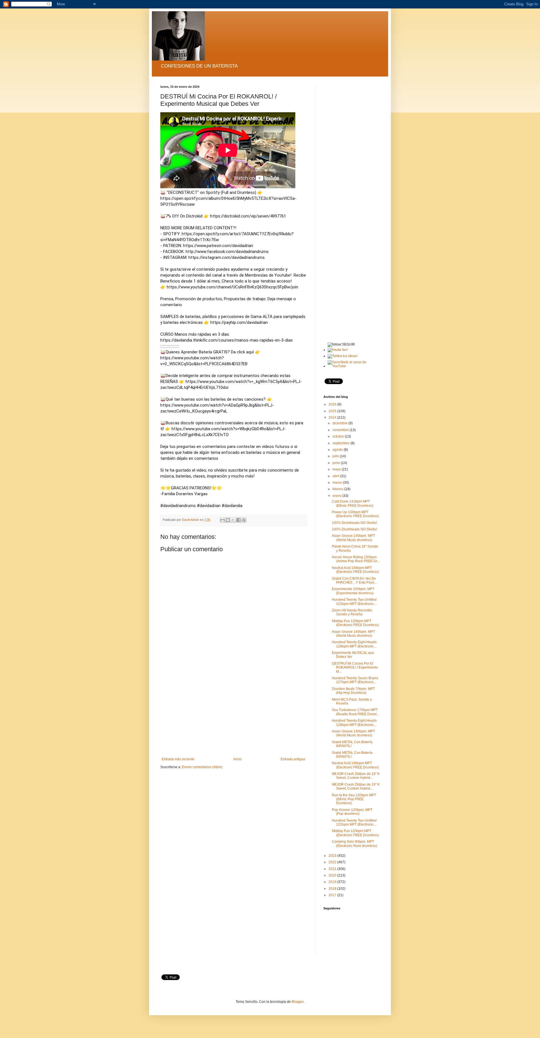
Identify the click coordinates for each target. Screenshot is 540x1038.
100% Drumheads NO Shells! (354, 523)
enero (337, 496)
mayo (337, 469)
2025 (332, 411)
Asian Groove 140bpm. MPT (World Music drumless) (353, 538)
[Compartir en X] (233, 520)
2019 (332, 882)
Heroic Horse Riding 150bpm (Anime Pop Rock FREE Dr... (355, 559)
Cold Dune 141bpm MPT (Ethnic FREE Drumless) (352, 503)
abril (336, 476)
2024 (332, 418)
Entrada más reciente (178, 759)
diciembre (340, 423)
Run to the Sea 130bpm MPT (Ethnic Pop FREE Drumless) (354, 799)
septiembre (341, 443)
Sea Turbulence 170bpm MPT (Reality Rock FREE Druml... (355, 712)
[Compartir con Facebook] (238, 520)
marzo (337, 483)
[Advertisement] (233, 715)
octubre (338, 436)
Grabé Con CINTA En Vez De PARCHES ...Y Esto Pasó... (354, 580)
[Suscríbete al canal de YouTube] (354, 366)
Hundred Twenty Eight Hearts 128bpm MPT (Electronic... (354, 644)
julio (336, 456)
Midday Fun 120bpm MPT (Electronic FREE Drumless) (355, 623)
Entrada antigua (293, 759)
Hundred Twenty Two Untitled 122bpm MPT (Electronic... (354, 602)
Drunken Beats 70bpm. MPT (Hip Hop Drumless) (353, 691)
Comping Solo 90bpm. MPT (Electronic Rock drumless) (354, 844)
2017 (332, 895)
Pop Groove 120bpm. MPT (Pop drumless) (352, 812)
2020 (332, 875)
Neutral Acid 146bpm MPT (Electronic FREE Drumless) (355, 570)
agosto (338, 450)
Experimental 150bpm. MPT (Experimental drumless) (353, 591)
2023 (332, 856)
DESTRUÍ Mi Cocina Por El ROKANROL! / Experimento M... (355, 668)
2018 (332, 889)
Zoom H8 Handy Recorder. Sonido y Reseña (352, 612)
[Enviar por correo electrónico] (222, 520)
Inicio (237, 759)
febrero (338, 489)
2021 (332, 869)
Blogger (297, 1002)
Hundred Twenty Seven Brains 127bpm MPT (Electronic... (355, 680)
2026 (332, 404)
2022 (332, 862)
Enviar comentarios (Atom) (202, 767)
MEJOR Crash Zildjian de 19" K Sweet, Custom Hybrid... (356, 776)
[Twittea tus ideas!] (342, 356)
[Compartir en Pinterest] (244, 520)
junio (336, 463)
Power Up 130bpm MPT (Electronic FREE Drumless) (355, 514)
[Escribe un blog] (228, 520)
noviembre (341, 430)
